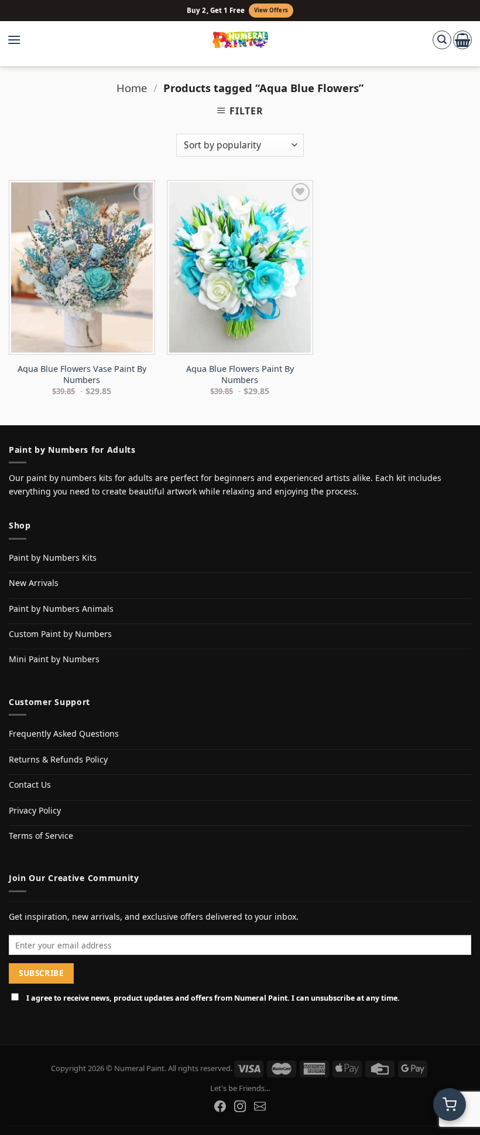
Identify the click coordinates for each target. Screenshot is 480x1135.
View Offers (271, 10)
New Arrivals (34, 582)
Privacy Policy (35, 810)
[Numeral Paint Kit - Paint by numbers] (240, 40)
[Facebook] (220, 1106)
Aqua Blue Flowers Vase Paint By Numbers (82, 374)
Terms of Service (41, 835)
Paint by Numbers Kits (53, 557)
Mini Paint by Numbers (54, 659)
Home (131, 87)
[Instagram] (240, 1106)
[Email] (260, 1106)
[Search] (442, 40)
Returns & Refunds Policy (58, 759)
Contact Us (30, 784)
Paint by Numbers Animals (61, 608)
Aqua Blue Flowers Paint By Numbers (240, 374)
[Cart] (462, 40)
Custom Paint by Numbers (60, 633)
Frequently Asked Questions (64, 733)
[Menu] (20, 40)
